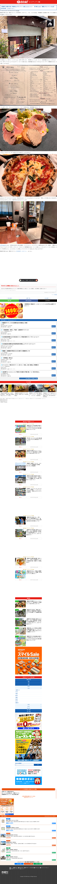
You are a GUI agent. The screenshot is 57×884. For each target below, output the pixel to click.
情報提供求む (21, 867)
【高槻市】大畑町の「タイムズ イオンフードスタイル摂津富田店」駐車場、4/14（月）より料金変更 (33, 464)
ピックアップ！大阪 (34, 2)
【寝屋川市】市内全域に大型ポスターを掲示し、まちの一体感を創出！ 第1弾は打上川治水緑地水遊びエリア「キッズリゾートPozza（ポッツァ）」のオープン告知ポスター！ (33, 532)
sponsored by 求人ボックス (12, 320)
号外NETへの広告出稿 (29, 867)
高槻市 (2, 401)
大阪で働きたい (4, 320)
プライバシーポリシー (45, 867)
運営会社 (16, 867)
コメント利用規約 (54, 294)
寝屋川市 (17, 702)
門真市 (17, 693)
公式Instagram (3, 245)
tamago (6, 401)
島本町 (17, 699)
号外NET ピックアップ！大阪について (17, 868)
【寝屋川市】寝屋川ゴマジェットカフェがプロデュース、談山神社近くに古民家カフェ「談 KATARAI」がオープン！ (33, 452)
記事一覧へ (28, 298)
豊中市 (17, 695)
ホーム (12, 867)
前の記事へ (10, 298)
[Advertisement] (28, 412)
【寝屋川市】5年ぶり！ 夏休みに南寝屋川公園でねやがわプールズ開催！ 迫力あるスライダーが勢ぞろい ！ (34, 572)
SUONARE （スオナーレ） (21, 251)
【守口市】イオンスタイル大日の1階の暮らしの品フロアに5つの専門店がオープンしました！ (34, 439)
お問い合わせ (37, 867)
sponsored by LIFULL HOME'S (50, 816)
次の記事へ (47, 298)
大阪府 (18, 10)
